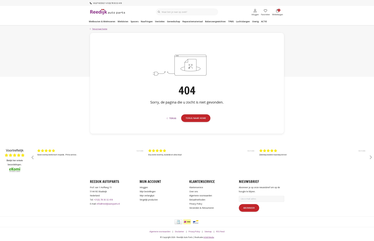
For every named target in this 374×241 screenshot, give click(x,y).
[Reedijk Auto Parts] (108, 11)
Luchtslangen (243, 21)
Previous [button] (32, 157)
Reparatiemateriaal (192, 21)
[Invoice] (178, 221)
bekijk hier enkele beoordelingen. (15, 162)
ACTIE (264, 21)
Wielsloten (123, 21)
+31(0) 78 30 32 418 (103, 199)
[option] (90, 159)
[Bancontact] (195, 221)
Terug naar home (196, 118)
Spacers (134, 21)
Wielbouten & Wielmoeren (102, 21)
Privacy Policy (194, 231)
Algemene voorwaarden (159, 231)
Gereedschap (173, 21)
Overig (255, 21)
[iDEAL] (187, 221)
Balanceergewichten (215, 21)
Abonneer (249, 207)
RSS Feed (220, 231)
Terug (172, 118)
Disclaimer (179, 231)
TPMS (231, 21)
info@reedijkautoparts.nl (108, 203)
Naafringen (147, 21)
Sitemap (208, 231)
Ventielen (160, 21)
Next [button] (371, 157)
